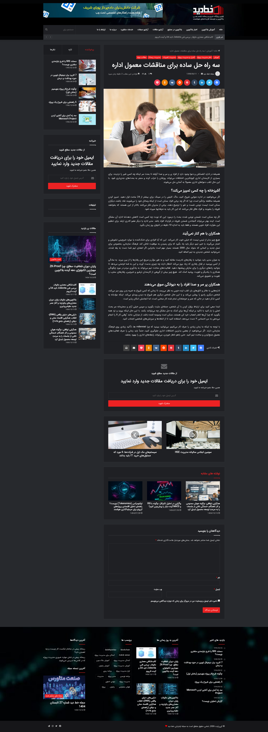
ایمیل (217, 589)
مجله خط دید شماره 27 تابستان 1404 (67, 704)
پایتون (112, 686)
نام (218, 577)
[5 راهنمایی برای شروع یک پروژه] (87, 106)
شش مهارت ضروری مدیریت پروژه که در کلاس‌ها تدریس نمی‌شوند (64, 659)
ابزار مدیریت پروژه (123, 671)
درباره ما (113, 29)
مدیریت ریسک (154, 57)
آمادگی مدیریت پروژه (122, 660)
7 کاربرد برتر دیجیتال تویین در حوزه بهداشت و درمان (63, 76)
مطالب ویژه (141, 57)
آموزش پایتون (104, 665)
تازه (70, 49)
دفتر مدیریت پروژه (204, 57)
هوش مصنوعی (124, 686)
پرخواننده (89, 49)
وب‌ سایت (158, 589)
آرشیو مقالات (158, 29)
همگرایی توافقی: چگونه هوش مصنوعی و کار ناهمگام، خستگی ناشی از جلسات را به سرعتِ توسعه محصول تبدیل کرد (203, 506)
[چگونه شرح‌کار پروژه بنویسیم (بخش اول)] (87, 93)
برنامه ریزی (107, 671)
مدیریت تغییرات (169, 57)
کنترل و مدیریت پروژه (186, 57)
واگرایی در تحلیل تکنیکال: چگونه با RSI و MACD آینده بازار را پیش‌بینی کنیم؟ (164, 505)
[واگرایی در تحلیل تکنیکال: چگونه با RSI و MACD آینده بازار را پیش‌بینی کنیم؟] (164, 491)
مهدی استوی (110, 681)
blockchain (125, 649)
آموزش (209, 51)
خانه (221, 29)
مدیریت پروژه (124, 681)
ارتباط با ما (101, 29)
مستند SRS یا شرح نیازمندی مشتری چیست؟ (64, 63)
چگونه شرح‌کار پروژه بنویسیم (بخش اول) (64, 90)
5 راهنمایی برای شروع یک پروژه (62, 102)
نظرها (52, 49)
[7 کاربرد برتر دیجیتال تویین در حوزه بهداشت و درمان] (87, 79)
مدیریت (100, 676)
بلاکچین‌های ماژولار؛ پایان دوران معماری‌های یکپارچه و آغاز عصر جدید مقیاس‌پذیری (178, 37)
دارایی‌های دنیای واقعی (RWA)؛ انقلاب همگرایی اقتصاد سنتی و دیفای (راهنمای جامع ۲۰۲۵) (62, 318)
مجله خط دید (208, 73)
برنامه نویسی (125, 676)
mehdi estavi (124, 655)
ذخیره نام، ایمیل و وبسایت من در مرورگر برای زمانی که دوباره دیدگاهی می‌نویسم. (183, 601)
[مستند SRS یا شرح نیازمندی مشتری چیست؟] (87, 65)
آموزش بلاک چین (102, 660)
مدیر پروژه (112, 676)
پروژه (103, 686)
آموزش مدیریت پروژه (122, 665)
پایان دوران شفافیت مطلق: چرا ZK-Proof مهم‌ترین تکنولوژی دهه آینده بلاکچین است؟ (73, 270)
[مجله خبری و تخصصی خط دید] (208, 12)
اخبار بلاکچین (191, 29)
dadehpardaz (110, 649)
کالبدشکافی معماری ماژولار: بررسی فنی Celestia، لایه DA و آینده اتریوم (62, 288)
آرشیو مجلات (142, 29)
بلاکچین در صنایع (175, 29)
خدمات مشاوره (127, 29)
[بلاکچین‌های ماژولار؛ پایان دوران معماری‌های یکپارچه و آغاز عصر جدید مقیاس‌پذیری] (87, 304)
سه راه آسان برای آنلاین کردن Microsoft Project (63, 117)
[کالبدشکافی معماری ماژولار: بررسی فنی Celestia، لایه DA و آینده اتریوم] (87, 289)
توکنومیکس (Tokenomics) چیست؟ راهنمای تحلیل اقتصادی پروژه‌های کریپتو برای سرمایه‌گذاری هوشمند (125, 506)
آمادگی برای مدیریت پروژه (105, 655)
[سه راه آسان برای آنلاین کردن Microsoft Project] (87, 119)
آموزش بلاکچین (208, 29)
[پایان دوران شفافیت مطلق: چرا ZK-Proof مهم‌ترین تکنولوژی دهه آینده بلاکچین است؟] (168, 652)
